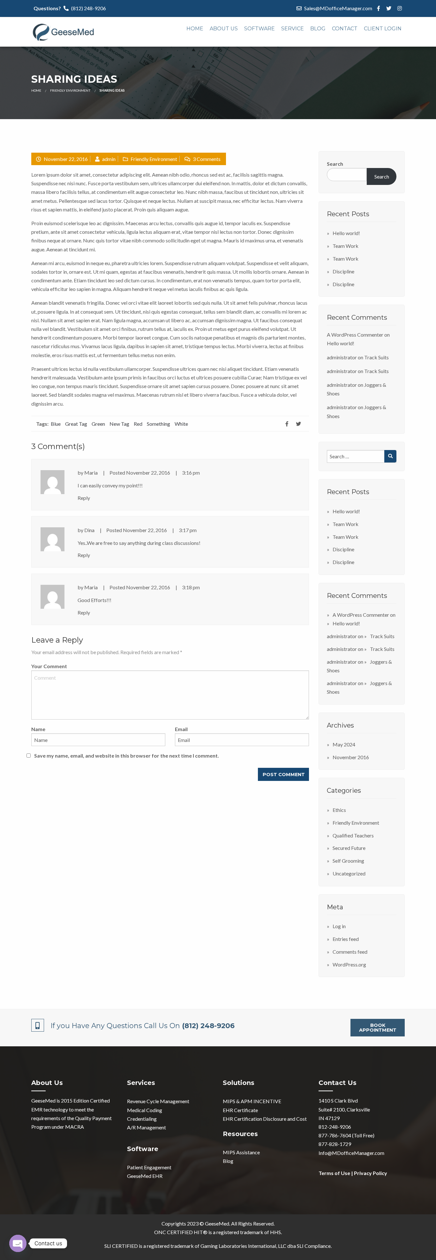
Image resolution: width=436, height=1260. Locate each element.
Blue (56, 424)
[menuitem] (195, 29)
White (181, 424)
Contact (344, 29)
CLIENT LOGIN (383, 29)
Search (335, 164)
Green (98, 424)
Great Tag (76, 424)
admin (109, 159)
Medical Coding (144, 1110)
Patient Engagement (149, 1167)
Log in (339, 926)
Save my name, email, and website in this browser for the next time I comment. (126, 755)
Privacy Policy (370, 1173)
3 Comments (207, 159)
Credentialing (142, 1119)
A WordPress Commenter (355, 335)
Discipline (343, 271)
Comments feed (350, 952)
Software (259, 29)
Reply (84, 498)
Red (138, 424)
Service (292, 29)
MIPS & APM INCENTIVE (252, 1101)
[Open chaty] (17, 1243)
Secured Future (349, 848)
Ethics (339, 810)
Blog (318, 29)
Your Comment (49, 666)
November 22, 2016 (66, 159)
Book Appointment (377, 1027)
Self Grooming (348, 861)
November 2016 (351, 757)
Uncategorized (349, 873)
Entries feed (346, 939)
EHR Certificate (240, 1110)
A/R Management (146, 1127)
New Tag (119, 424)
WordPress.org (349, 964)
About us (224, 29)
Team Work (345, 246)
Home (194, 29)
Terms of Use (334, 1173)
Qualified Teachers (353, 835)
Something (158, 424)
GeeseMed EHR (144, 1176)
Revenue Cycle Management (158, 1101)
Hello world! (346, 233)
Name (38, 729)
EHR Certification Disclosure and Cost (265, 1119)
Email (181, 729)
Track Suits (376, 357)
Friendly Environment (70, 90)
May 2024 (344, 744)
